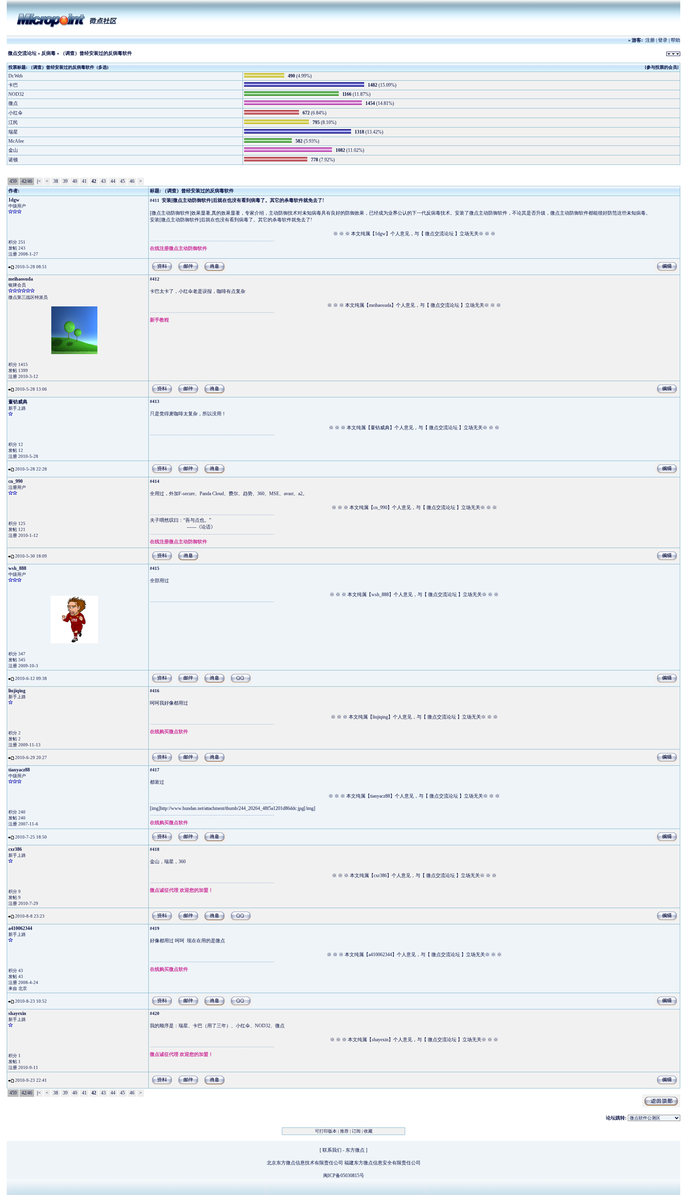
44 (113, 181)
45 (122, 181)
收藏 (368, 1131)
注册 (650, 40)
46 (132, 181)
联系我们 (332, 1150)
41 (84, 181)
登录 (663, 40)
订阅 (356, 1131)
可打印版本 (326, 1131)
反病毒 (48, 53)
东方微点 (355, 1150)
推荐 (344, 1131)
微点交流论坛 (22, 53)
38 (55, 181)
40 (74, 181)
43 (103, 181)
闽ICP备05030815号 (343, 1175)
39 (65, 181)
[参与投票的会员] (662, 67)
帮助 (675, 40)
